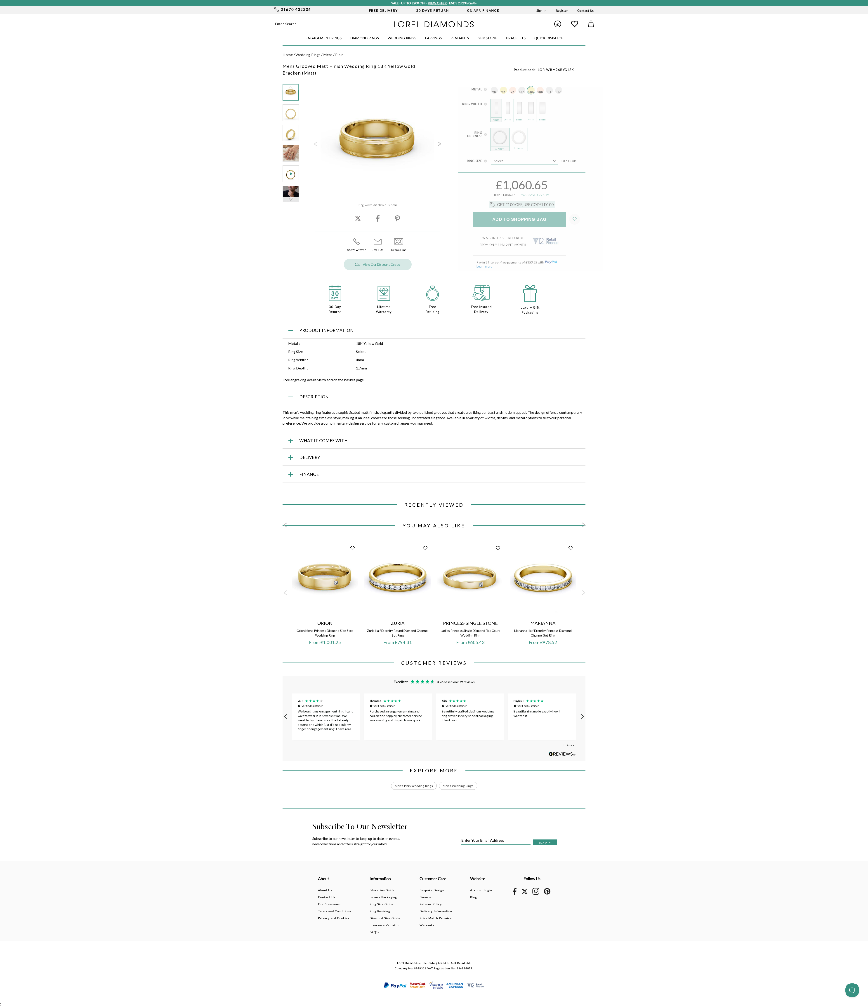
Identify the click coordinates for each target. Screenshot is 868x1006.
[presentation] (315, 145)
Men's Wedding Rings (458, 786)
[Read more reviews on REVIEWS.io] (562, 754)
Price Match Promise (436, 918)
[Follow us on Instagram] (535, 894)
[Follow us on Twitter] (524, 893)
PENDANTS (460, 38)
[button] (285, 716)
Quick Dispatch (549, 38)
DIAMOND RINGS (364, 38)
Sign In (541, 10)
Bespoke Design (432, 890)
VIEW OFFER (437, 3)
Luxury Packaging (383, 897)
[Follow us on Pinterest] (547, 893)
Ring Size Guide (381, 904)
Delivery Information (436, 911)
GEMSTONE (487, 38)
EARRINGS (433, 38)
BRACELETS (516, 38)
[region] (434, 716)
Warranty (427, 925)
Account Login (481, 890)
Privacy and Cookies (333, 918)
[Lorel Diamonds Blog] (434, 26)
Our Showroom (329, 904)
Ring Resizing (380, 911)
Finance (425, 897)
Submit (329, 23)
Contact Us (585, 10)
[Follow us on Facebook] (515, 894)
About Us (325, 890)
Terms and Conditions (334, 911)
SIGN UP (545, 842)
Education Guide (382, 890)
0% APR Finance (483, 10)
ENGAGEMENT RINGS (324, 38)
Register (562, 10)
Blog (473, 897)
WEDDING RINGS (402, 38)
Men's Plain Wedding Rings (414, 786)
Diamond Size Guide (385, 918)
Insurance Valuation (385, 925)
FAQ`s (374, 932)
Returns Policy (431, 904)
